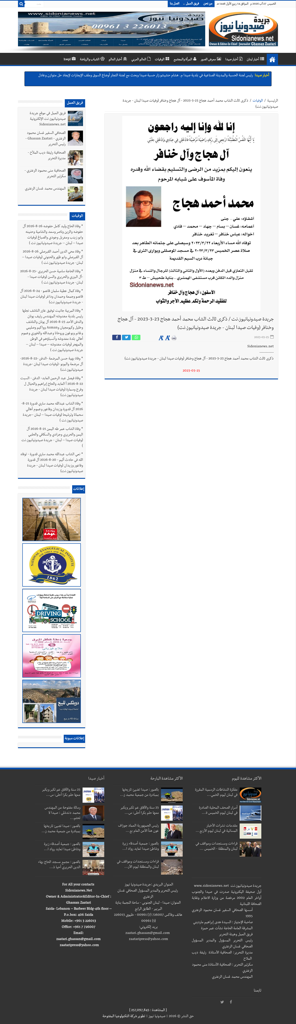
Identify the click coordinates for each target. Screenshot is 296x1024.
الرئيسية (272, 101)
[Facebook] (230, 1002)
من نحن (207, 4)
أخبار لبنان (253, 60)
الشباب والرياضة (89, 60)
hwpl (67, 60)
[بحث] (21, 4)
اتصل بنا (174, 4)
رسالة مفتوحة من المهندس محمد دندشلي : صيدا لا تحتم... (62, 813)
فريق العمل (192, 4)
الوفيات (159, 60)
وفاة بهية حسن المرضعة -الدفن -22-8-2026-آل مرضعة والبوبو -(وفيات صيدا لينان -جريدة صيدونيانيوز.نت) (51, 364)
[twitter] (222, 1002)
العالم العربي (138, 60)
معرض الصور (208, 60)
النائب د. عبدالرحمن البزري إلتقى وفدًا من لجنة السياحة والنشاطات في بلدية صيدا (198, 76)
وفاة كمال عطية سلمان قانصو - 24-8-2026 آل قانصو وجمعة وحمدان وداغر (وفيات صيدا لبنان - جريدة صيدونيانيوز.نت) (51, 297)
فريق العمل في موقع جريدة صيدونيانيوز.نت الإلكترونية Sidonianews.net (48, 119)
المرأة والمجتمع (183, 60)
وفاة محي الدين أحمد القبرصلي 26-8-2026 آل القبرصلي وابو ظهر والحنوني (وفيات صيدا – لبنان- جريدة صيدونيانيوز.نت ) (52, 257)
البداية (272, 59)
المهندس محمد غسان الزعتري (45, 189)
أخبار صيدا (231, 60)
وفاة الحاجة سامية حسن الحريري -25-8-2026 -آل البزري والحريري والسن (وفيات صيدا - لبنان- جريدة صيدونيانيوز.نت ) (51, 277)
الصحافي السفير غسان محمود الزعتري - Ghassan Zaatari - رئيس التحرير (45, 139)
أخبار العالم (115, 60)
